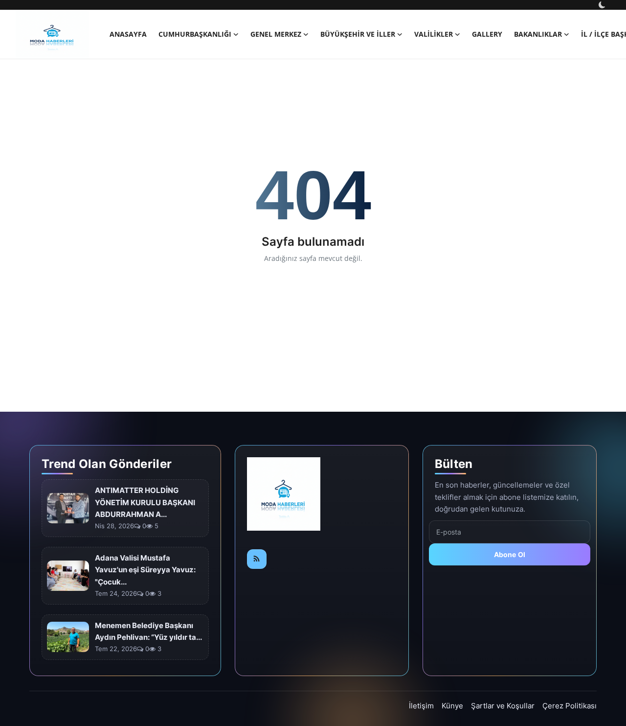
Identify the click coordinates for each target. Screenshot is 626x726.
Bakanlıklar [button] (538, 34)
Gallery (487, 34)
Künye (452, 705)
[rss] (257, 559)
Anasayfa (128, 34)
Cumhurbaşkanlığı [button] (194, 34)
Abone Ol (510, 554)
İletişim (421, 705)
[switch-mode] (603, 4)
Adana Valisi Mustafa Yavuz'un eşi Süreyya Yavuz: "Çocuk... (145, 570)
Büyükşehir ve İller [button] (357, 34)
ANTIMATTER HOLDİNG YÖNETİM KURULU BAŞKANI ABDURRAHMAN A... (145, 502)
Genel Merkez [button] (275, 34)
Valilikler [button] (433, 34)
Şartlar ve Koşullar (503, 705)
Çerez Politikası (569, 705)
